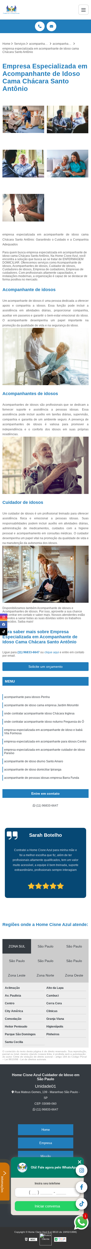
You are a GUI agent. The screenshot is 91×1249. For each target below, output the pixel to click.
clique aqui (51, 652)
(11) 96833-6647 (28, 652)
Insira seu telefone (47, 1183)
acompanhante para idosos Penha (27, 697)
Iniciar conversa (47, 1206)
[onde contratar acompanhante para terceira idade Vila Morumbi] (68, 119)
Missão (46, 1156)
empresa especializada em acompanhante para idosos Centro (45, 741)
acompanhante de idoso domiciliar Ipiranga (32, 769)
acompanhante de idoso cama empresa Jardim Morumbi (41, 705)
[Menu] (83, 9)
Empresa (45, 1143)
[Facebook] (3, 624)
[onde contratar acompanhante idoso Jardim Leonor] (23, 119)
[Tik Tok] (3, 631)
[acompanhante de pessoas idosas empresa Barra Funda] (23, 208)
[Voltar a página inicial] (11, 10)
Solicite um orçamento (45, 667)
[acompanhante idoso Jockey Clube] (68, 163)
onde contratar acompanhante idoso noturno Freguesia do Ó (44, 721)
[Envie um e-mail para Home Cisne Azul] (51, 26)
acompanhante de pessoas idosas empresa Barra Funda (41, 777)
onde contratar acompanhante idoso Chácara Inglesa (39, 713)
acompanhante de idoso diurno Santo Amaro (33, 761)
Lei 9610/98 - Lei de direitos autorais (25, 1059)
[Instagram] (3, 617)
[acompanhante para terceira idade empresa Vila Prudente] (23, 163)
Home (45, 1129)
